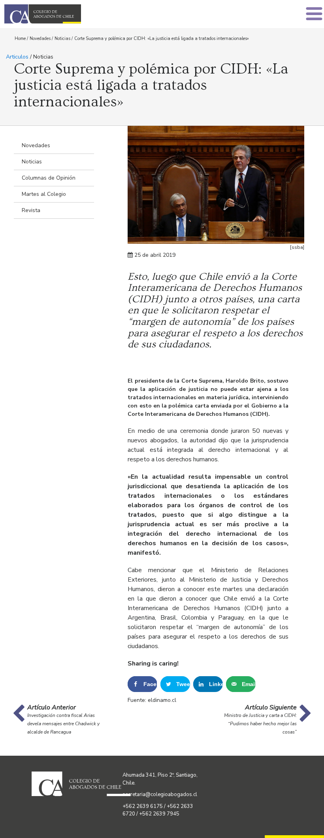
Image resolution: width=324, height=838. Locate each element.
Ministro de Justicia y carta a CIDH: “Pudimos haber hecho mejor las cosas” (260, 723)
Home (20, 39)
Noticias (62, 39)
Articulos (17, 57)
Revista (31, 210)
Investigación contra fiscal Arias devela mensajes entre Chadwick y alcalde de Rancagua (63, 723)
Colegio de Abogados (85, 14)
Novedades (40, 39)
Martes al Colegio (44, 194)
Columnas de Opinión (48, 178)
